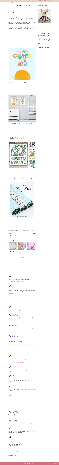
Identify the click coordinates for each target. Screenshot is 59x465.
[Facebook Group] (16, 1)
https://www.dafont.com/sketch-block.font (15, 281)
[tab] (21, 257)
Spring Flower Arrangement (47, 0)
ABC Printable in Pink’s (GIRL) (20, 138)
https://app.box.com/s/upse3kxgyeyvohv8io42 (16, 362)
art (9, 230)
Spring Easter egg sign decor (13, 234)
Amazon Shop (40, 5)
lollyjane (13, 355)
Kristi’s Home (34, 5)
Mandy (13, 366)
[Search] (49, 45)
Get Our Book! (47, 5)
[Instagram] (9, 1)
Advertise (16, 463)
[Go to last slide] (10, 249)
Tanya (13, 436)
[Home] (8, 9)
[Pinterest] (12, 1)
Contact (11, 463)
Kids (20, 230)
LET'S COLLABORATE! (12, 5)
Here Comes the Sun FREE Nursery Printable (22, 139)
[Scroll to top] (57, 462)
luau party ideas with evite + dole (31, 252)
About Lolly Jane (4, 463)
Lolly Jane (14, 276)
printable (32, 230)
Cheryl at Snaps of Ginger (17, 444)
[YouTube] (15, 1)
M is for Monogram (33, 234)
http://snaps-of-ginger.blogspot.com (14, 451)
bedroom (12, 230)
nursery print (28, 230)
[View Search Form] (18, 3)
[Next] (34, 249)
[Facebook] (13, 1)
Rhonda (13, 394)
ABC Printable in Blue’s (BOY (19, 137)
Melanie (13, 427)
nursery (23, 230)
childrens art (17, 230)
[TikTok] (10, 1)
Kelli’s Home (28, 5)
